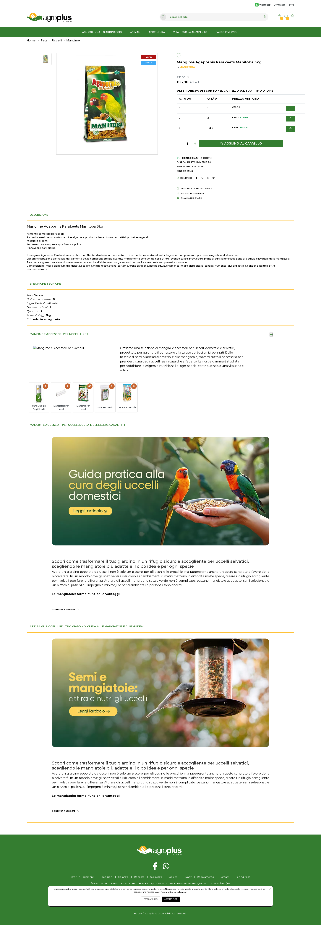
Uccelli (57, 40)
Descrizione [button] (39, 214)
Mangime (73, 40)
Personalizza (150, 899)
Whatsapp (265, 4)
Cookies (172, 877)
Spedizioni (106, 877)
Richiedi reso (242, 877)
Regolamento (205, 877)
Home (31, 40)
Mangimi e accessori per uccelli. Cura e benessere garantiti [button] (77, 425)
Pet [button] (85, 334)
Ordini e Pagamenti (82, 877)
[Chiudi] (271, 334)
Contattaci (280, 4)
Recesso (139, 877)
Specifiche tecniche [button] (45, 283)
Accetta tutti (171, 899)
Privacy (187, 877)
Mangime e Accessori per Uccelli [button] (55, 334)
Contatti (224, 877)
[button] (241, 143)
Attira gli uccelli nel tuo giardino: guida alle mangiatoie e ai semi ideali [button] (87, 626)
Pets (44, 40)
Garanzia (123, 877)
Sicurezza (156, 877)
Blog (291, 4)
